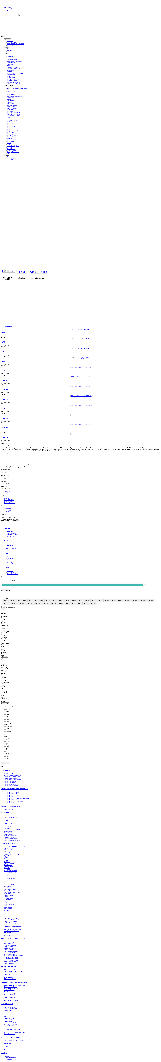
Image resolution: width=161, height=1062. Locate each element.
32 (121, 600)
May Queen (7, 890)
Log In (6, 12)
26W (22, 603)
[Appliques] (4, 652)
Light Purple (9, 731)
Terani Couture (8, 907)
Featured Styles (8, 326)
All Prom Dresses (9, 848)
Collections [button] (7, 528)
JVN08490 (4, 418)
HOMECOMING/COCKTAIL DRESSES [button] (13, 938)
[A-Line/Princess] (5, 682)
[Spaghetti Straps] (5, 700)
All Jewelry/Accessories (10, 1042)
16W (136, 600)
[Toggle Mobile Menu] (1, 522)
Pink (7, 735)
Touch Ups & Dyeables (10, 1024)
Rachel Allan (7, 899)
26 (101, 600)
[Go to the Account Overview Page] (1, 3)
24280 (3, 351)
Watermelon (9, 740)
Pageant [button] (6, 567)
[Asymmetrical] (4, 669)
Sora (5, 1049)
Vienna (6, 911)
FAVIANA (7, 869)
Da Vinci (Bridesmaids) (10, 921)
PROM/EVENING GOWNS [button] (9, 843)
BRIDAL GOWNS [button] (6, 812)
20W (152, 600)
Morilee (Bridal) (8, 834)
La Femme (7, 881)
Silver (7, 758)
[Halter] (5, 676)
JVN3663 (4, 380)
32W (46, 603)
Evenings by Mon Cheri (10, 872)
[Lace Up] (5, 640)
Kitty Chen (7, 828)
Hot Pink (8, 736)
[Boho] (5, 624)
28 (108, 600)
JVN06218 (4, 399)
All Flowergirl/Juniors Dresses (12, 929)
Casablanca (7, 820)
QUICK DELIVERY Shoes (11, 803)
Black (7, 755)
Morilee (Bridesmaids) (10, 923)
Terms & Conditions (9, 503)
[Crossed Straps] (5, 639)
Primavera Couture (9, 898)
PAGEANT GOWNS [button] (7, 1004)
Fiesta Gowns (7, 976)
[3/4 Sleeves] (6, 691)
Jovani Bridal (7, 826)
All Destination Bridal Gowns (12, 840)
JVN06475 (4, 409)
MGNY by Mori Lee (9, 994)
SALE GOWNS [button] (5, 770)
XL (87, 603)
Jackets (6, 1048)
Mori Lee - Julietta (9, 837)
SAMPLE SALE (8, 773)
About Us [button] (6, 541)
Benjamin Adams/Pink (10, 1022)
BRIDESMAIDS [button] (5, 915)
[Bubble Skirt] (6, 630)
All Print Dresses (8, 851)
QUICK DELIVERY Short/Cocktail (13, 801)
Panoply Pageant (8, 1010)
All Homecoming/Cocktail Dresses (13, 942)
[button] (7, 39)
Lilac (7, 729)
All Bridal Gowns (9, 816)
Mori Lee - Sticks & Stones (11, 957)
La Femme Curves (9, 884)
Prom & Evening (8, 563)
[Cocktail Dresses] (7, 619)
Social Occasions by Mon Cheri (12, 1000)
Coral (7, 746)
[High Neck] (5, 677)
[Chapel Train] (4, 670)
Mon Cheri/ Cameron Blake (11, 996)
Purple (7, 728)
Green (7, 714)
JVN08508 (4, 428)
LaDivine (6, 880)
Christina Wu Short (9, 946)
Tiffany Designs (8, 908)
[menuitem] (82, 6)
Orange (8, 745)
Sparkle (6, 901)
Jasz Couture (7, 875)
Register (6, 10)
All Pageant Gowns (9, 1007)
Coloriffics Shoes (8, 1021)
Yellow (8, 709)
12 (55, 600)
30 (114, 600)
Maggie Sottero (8, 832)
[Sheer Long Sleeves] (6, 694)
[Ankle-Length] (4, 667)
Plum (7, 741)
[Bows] (4, 655)
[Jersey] (4, 664)
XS (62, 603)
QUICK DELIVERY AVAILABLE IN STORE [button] (14, 789)
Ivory (7, 748)
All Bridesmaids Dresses (11, 918)
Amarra (6, 857)
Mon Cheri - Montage (10, 993)
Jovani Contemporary (9, 1034)
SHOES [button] (3, 1013)
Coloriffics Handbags (9, 1018)
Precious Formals (8, 895)
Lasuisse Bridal (8, 831)
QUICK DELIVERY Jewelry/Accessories (15, 796)
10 (49, 600)
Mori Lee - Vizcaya (9, 977)
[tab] (82, 528)
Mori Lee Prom (8, 893)
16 (68, 600)
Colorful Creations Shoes (10, 1019)
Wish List (6, 5)
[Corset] (6, 634)
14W (128, 600)
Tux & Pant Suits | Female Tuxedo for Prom (15, 1032)
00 (13, 600)
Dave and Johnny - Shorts (11, 949)
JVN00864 (4, 390)
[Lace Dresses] (5, 627)
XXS (54, 603)
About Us (6, 498)
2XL (93, 603)
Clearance (6, 999)
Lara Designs (7, 886)
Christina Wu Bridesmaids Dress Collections (16, 920)
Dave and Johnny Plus (10, 866)
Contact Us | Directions (10, 548)
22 (88, 600)
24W (14, 603)
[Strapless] (5, 701)
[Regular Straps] (5, 698)
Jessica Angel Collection (10, 874)
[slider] (144, 585)
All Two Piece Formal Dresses (12, 854)
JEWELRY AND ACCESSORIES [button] (10, 1037)
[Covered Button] (5, 637)
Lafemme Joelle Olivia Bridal (12, 829)
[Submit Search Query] (19, 577)
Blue (7, 724)
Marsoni (6, 991)
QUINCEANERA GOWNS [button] (8, 966)
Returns (6, 492)
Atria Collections (8, 859)
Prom (22, 271)
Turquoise (8, 719)
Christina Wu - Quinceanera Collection (14, 971)
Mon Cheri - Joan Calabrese (11, 931)
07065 (3, 332)
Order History (7, 510)
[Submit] (19, 15)
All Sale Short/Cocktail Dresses (12, 779)
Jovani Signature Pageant (10, 1008)
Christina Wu (7, 822)
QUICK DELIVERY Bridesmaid (13, 793)
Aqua (7, 718)
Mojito (7, 711)
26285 (3, 361)
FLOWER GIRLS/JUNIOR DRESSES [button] (12, 926)
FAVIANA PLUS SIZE (10, 871)
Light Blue (8, 721)
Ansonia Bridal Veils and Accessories (14, 1040)
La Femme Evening (9, 990)
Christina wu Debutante (10, 973)
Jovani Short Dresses (9, 952)
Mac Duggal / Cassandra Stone (12, 892)
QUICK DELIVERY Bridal (11, 792)
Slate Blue (8, 723)
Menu (2, 36)
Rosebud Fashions (9, 932)
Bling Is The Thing (9, 1043)
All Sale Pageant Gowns (10, 778)
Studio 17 (6, 905)
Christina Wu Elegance (10, 997)
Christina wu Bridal (9, 823)
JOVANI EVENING (9, 878)
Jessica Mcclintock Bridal (11, 825)
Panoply (6, 896)
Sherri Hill (7, 902)
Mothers (39, 271)
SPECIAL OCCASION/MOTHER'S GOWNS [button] (14, 982)
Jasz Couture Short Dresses (11, 951)
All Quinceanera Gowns (11, 970)
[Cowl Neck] (5, 675)
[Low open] (5, 642)
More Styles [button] (4, 1053)
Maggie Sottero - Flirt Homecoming (13, 955)
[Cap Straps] (5, 697)
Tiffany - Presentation (9, 910)
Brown (7, 753)
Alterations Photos (9, 1056)
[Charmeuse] (4, 660)
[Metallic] (3, 646)
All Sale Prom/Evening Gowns (12, 776)
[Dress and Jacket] (5, 625)
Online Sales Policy (9, 500)
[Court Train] (4, 671)
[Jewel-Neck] (5, 679)
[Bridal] (7, 615)
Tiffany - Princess (8, 935)
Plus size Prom (8, 853)
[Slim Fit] (5, 686)
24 (94, 600)
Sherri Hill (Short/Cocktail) (11, 960)
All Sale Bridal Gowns (10, 781)
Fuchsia (8, 738)
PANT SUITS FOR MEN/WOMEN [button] (11, 1029)
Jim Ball (6, 1046)
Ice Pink (8, 733)
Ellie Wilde (7, 868)
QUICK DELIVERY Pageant (12, 799)
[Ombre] (3, 649)
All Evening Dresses (9, 850)
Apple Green (9, 713)
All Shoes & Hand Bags (10, 1016)
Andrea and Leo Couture (10, 987)
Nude (7, 750)
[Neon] (3, 648)
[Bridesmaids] (7, 616)
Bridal (9, 271)
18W (144, 600)
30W (38, 603)
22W (6, 603)
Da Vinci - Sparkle (9, 863)
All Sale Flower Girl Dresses (11, 784)
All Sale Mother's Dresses (11, 785)
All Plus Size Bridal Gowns (11, 817)
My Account (7, 7)
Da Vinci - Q (7, 974)
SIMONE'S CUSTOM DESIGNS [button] (10, 806)
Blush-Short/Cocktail (9, 943)
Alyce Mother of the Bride (11, 988)
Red (7, 743)
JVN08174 (4, 437)
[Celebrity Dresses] (6, 631)
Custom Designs (8, 809)
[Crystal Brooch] (4, 656)
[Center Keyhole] (6, 633)
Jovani (5, 877)
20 (81, 600)
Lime (7, 716)
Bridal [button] (6, 553)
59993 (3, 342)
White (7, 760)
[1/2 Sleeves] (6, 690)
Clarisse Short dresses (10, 948)
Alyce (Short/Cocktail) (10, 945)
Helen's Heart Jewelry (10, 1045)
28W (30, 603)
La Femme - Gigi (8, 883)
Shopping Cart (8, 8)
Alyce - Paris (7, 856)
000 (6, 600)
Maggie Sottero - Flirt (9, 889)
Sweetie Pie (7, 934)
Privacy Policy (8, 501)
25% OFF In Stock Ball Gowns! (12, 775)
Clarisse (6, 860)
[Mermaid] (5, 685)
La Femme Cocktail (9, 954)
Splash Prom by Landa (10, 904)
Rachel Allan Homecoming (11, 958)
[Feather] (4, 663)
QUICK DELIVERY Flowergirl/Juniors (14, 795)
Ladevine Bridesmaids (10, 1057)
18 (75, 600)
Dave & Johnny (8, 865)
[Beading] (4, 654)
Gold (7, 751)
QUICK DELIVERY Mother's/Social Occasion (16, 798)
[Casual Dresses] (7, 618)
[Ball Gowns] (5, 622)
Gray (7, 756)
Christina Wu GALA (9, 963)
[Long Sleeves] (6, 692)
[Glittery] (3, 645)
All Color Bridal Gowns (10, 838)
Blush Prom (7, 862)
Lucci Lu (6, 887)
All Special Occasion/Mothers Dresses (14, 985)
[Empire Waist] (5, 684)
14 (62, 600)
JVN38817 (4, 370)
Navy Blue (9, 726)
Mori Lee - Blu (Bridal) (10, 835)
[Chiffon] (4, 661)
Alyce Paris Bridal (9, 819)
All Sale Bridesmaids (9, 782)
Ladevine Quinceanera (10, 1059)
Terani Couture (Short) (10, 961)
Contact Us (7, 491)
